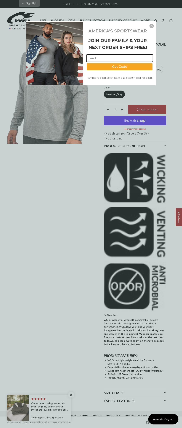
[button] (151, 26)
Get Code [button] (119, 67)
